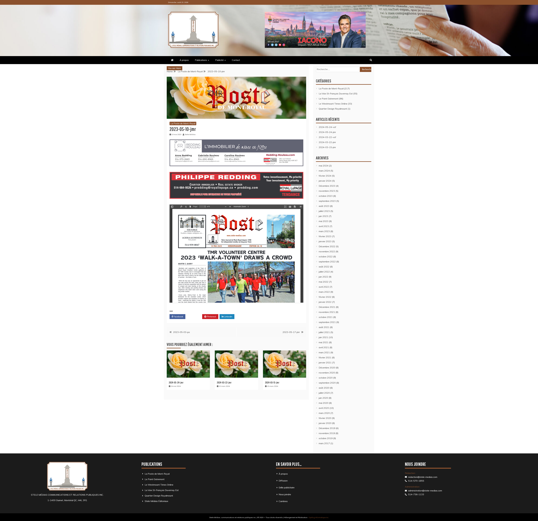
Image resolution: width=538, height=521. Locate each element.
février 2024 (325, 175)
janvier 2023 (325, 241)
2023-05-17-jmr (291, 332)
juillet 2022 (324, 271)
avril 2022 (324, 286)
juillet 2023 (324, 211)
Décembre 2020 (327, 367)
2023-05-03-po (181, 332)
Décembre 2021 (327, 307)
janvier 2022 (325, 302)
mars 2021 (324, 352)
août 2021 (324, 327)
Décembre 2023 (327, 185)
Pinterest (211, 316)
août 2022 (324, 266)
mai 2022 (323, 281)
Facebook (178, 316)
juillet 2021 (324, 332)
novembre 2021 (327, 312)
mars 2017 (324, 443)
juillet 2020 (324, 392)
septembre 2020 (327, 382)
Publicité (219, 60)
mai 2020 (323, 403)
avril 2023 (324, 226)
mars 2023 (324, 231)
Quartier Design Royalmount (333, 108)
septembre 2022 (327, 261)
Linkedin (227, 316)
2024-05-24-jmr (176, 382)
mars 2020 (324, 413)
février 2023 (325, 236)
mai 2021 (323, 342)
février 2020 (325, 418)
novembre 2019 (327, 433)
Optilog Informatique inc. (319, 517)
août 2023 (324, 206)
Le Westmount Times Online (333, 103)
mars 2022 (324, 291)
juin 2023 (323, 216)
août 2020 (324, 387)
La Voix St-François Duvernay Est (336, 93)
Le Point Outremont (328, 98)
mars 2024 (324, 170)
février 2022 (325, 296)
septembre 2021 (327, 322)
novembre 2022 (327, 251)
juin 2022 (323, 276)
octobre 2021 (326, 317)
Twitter (195, 316)
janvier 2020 (325, 423)
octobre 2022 (326, 256)
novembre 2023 (327, 190)
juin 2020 (323, 397)
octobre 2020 (326, 377)
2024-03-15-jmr (272, 382)
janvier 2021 (325, 362)
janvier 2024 (325, 180)
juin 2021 (323, 337)
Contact (236, 60)
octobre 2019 (326, 438)
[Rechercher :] (343, 69)
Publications (201, 60)
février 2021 (325, 357)
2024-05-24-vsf (327, 127)
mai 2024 (323, 165)
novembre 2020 (327, 372)
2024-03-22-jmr (224, 382)
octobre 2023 (326, 196)
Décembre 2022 (327, 246)
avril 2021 (324, 347)
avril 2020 (324, 408)
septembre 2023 (327, 201)
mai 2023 (323, 221)
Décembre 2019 (327, 428)
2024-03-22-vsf (327, 137)
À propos (184, 60)
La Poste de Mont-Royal (183, 123)
